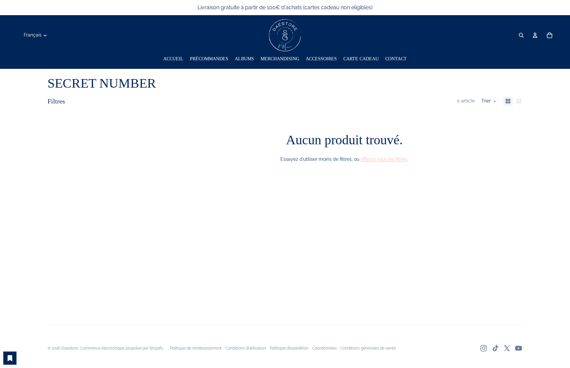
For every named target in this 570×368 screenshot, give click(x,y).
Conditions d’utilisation (245, 348)
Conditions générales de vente (368, 348)
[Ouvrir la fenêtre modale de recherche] (521, 35)
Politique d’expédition (289, 348)
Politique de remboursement (196, 348)
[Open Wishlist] (9, 358)
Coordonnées (324, 348)
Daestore (69, 348)
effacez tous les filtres (384, 159)
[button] (489, 101)
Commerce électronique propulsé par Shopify (121, 348)
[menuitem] (173, 59)
